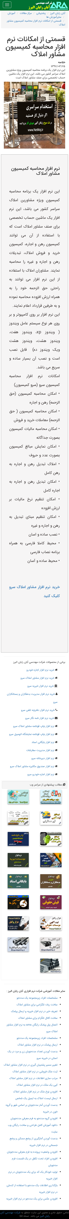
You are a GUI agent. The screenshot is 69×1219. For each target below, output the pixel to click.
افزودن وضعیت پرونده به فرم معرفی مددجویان (32, 1152)
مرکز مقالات (26, 13)
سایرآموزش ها (53, 17)
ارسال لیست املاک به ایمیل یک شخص (36, 1098)
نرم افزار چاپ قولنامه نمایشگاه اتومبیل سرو (31, 734)
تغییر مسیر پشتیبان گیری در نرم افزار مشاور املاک (31, 1065)
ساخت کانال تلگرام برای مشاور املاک (38, 1018)
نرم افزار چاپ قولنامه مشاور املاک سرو (33, 726)
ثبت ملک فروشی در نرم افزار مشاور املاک (35, 1071)
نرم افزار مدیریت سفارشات (40, 750)
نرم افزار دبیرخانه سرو (42, 758)
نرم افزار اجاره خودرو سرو (40, 774)
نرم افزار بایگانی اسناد (43, 742)
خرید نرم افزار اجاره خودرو (40, 670)
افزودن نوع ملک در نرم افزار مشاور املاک (35, 1092)
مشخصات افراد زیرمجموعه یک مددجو (37, 998)
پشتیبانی (41, 13)
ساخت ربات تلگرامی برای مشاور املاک (37, 1005)
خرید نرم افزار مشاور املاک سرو (37, 678)
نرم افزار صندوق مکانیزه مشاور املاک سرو (32, 766)
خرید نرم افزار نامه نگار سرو (39, 718)
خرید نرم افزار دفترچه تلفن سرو (38, 710)
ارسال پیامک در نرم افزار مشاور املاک (38, 1045)
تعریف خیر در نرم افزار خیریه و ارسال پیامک (34, 1011)
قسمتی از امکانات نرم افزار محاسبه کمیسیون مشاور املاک (36, 23)
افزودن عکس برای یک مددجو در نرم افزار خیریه (32, 1199)
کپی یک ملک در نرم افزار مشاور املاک (37, 1085)
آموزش (11, 13)
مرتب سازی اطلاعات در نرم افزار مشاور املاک (33, 1078)
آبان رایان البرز (57, 13)
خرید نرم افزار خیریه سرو (40, 686)
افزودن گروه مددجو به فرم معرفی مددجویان (34, 1118)
